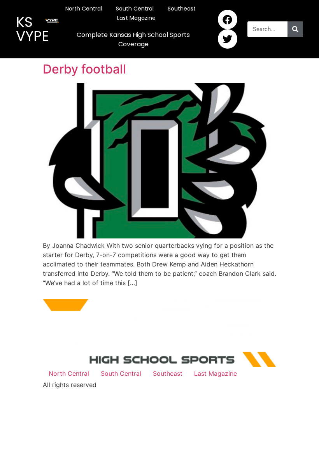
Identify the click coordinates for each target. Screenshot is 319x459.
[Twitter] (227, 39)
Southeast (182, 8)
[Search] (295, 29)
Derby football (84, 69)
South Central (135, 8)
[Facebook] (227, 19)
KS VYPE (32, 29)
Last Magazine (136, 18)
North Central (83, 8)
